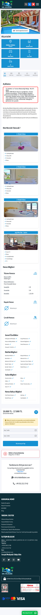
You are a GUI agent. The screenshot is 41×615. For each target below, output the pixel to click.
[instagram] (13, 560)
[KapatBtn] (29, 4)
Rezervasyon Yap (20, 443)
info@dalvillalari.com (22, 477)
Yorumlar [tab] (27, 75)
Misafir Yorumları (5, 505)
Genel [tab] (4, 75)
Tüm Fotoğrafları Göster (22, 30)
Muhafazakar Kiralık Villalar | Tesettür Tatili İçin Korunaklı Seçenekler (19, 532)
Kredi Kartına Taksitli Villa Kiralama (10, 529)
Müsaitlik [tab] (18, 75)
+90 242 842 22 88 (6, 545)
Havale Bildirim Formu (7, 522)
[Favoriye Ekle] (36, 412)
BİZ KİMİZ (3, 508)
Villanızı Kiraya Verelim (7, 519)
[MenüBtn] (37, 4)
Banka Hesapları (5, 503)
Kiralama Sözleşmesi (6, 524)
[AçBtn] (26, 4)
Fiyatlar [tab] (11, 75)
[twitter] (9, 560)
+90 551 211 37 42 (22, 483)
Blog (2, 511)
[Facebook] (4, 560)
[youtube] (18, 560)
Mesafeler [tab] (35, 75)
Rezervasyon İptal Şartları (8, 527)
